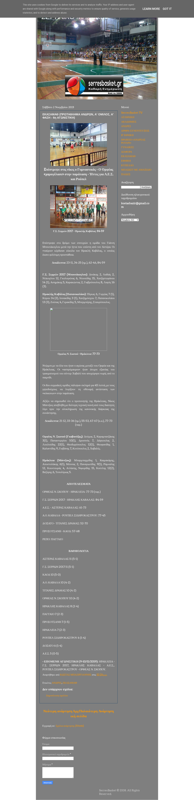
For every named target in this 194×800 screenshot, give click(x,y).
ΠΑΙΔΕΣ (125, 174)
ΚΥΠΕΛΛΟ (127, 165)
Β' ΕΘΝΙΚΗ (127, 135)
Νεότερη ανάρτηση (57, 711)
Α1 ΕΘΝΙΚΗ (127, 117)
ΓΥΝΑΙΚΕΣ (127, 147)
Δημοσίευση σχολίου (57, 695)
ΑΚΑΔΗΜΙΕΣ (128, 121)
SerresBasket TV (131, 112)
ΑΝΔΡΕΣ (57, 682)
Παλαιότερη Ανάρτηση (96, 711)
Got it (167, 9)
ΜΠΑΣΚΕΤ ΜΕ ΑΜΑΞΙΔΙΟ (136, 169)
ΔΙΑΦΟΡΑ (126, 151)
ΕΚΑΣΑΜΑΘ (70, 682)
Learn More (151, 9)
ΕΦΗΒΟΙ (126, 160)
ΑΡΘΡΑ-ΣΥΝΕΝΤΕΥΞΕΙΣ (135, 130)
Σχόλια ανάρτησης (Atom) (70, 725)
